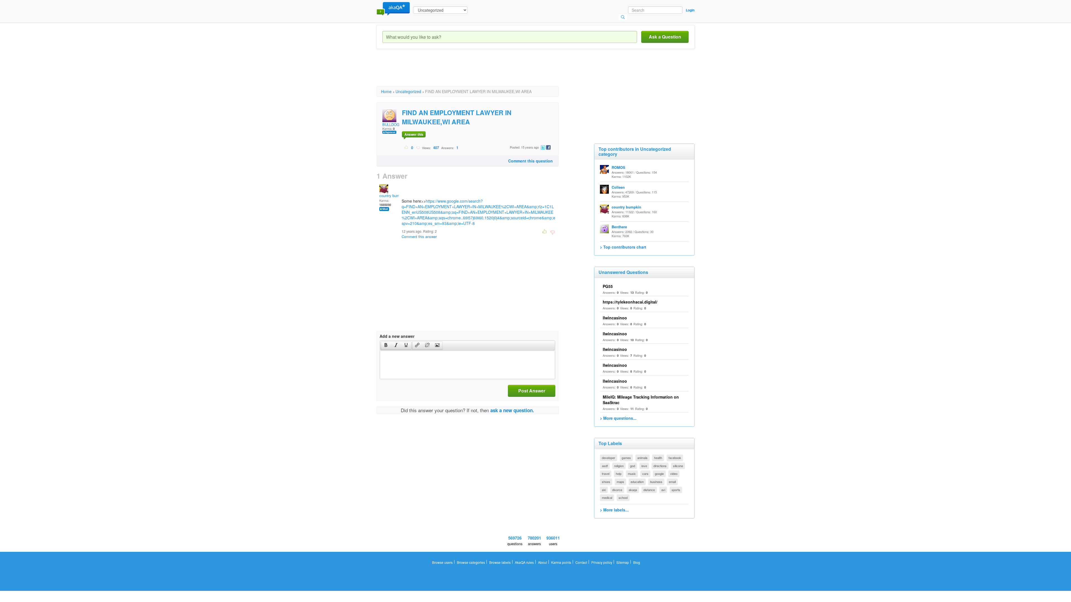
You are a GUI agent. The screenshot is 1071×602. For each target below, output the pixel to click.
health (658, 457)
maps (620, 481)
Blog (636, 562)
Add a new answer (397, 336)
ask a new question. (512, 410)
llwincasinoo (615, 318)
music (632, 473)
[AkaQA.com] (393, 8)
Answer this (413, 134)
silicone (678, 465)
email (672, 481)
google (659, 473)
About (542, 562)
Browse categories (471, 562)
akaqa (633, 489)
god (632, 465)
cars (645, 473)
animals (642, 457)
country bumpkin (392, 195)
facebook (675, 457)
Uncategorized (408, 91)
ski (604, 489)
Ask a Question (665, 36)
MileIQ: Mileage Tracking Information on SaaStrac (641, 399)
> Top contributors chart (623, 247)
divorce (617, 489)
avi (663, 489)
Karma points (561, 562)
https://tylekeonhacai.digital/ (630, 302)
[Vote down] (418, 147)
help (618, 473)
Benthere (619, 226)
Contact (581, 562)
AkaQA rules (524, 562)
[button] (386, 345)
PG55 (608, 286)
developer (608, 457)
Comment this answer (419, 236)
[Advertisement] (478, 72)
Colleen (618, 187)
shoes (606, 481)
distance (649, 489)
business (656, 481)
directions (660, 465)
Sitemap (622, 562)
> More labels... (614, 510)
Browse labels (500, 562)
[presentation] (386, 345)
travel (605, 473)
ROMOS (618, 167)
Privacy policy (601, 562)
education (637, 481)
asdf (605, 465)
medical (607, 497)
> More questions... (618, 418)
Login (690, 10)
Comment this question (530, 161)
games (626, 457)
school (623, 497)
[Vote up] (406, 147)
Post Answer (531, 390)
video (673, 473)
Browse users (442, 562)
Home (386, 91)
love (644, 465)
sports (676, 489)
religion (619, 465)
